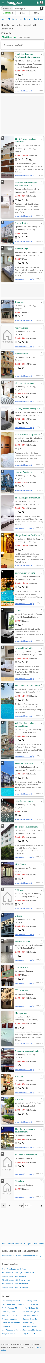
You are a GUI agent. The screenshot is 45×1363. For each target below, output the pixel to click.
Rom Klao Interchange (11, 1323)
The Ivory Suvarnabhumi (26, 826)
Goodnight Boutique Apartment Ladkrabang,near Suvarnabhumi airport (27, 55)
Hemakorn (19, 1181)
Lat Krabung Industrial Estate (13, 1301)
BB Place (19, 1099)
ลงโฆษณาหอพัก (13, 45)
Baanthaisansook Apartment (27, 434)
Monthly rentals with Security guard (16, 1280)
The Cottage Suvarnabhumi (27, 685)
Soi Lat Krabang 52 (9, 1308)
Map (37, 13)
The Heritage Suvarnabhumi (27, 497)
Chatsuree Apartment (24, 383)
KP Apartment (21, 967)
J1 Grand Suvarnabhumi (26, 1154)
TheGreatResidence (24, 763)
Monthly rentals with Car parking (15, 1287)
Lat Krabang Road (29, 1301)
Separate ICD (7, 1326)
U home (18, 916)
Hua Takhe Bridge (29, 1326)
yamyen (18, 610)
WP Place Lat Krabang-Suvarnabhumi (25, 724)
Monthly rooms (9, 37)
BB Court (19, 1076)
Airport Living (21, 223)
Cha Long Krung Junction (12, 1304)
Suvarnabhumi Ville (24, 648)
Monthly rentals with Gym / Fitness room (18, 1273)
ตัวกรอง (9, 13)
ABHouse (19, 890)
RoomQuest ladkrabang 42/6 (28, 408)
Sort (23, 13)
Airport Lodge (21, 248)
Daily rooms (24, 37)
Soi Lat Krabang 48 (30, 1304)
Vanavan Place (21, 328)
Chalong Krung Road (30, 1312)
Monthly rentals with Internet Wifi (15, 1284)
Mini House (20, 864)
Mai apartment (21, 1013)
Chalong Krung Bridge (31, 1319)
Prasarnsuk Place (22, 941)
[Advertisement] (22, 115)
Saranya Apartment (23, 472)
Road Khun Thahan (9, 1315)
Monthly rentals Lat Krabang (13, 1255)
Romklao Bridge (28, 1323)
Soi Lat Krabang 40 (30, 1308)
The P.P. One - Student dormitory (25, 140)
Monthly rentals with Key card (14, 1276)
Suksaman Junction (9, 1319)
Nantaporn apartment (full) (27, 1051)
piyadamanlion (21, 353)
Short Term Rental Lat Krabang (14, 1269)
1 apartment (20, 302)
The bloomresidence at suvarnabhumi (25, 1130)
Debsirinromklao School (32, 1330)
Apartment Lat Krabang (31, 1255)
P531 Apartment (22, 990)
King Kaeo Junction (30, 1315)
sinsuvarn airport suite (25, 573)
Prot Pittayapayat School (11, 1330)
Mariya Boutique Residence (27, 535)
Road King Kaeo (8, 1312)
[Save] (42, 54)
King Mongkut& (29, 1333)
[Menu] (3, 3)
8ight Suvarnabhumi (24, 801)
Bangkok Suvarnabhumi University (16, 1333)
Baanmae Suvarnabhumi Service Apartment (26, 184)
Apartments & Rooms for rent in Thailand (14, 3)
